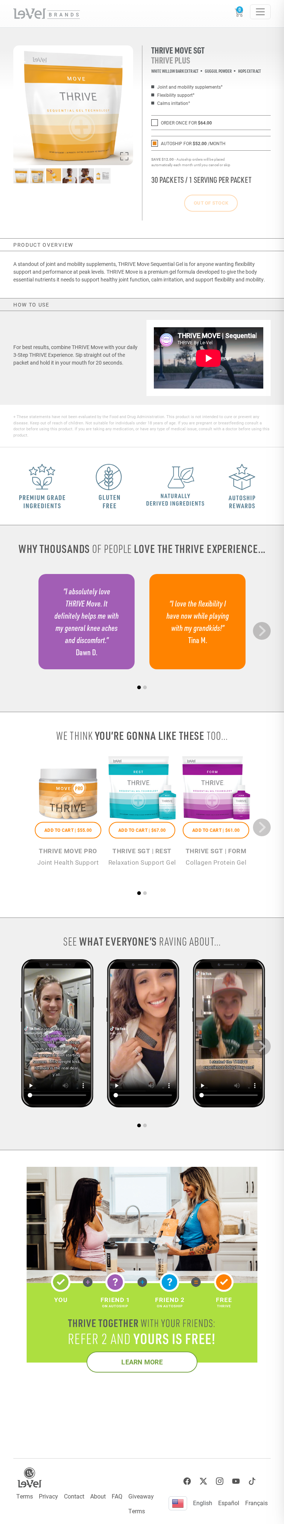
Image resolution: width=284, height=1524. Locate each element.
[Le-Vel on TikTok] (252, 1481)
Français (256, 1503)
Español (228, 1503)
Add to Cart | (68, 830)
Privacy (48, 1496)
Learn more (142, 1361)
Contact (74, 1496)
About (98, 1496)
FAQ (117, 1496)
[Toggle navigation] (260, 11)
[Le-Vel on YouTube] (236, 1481)
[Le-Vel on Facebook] (187, 1481)
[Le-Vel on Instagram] (220, 1481)
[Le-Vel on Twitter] (203, 1481)
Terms (24, 1496)
